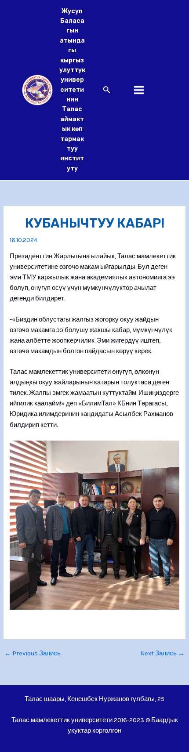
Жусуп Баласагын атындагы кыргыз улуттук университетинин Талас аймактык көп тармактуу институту (72, 89)
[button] (107, 90)
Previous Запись (32, 654)
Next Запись (162, 654)
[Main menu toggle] (138, 90)
